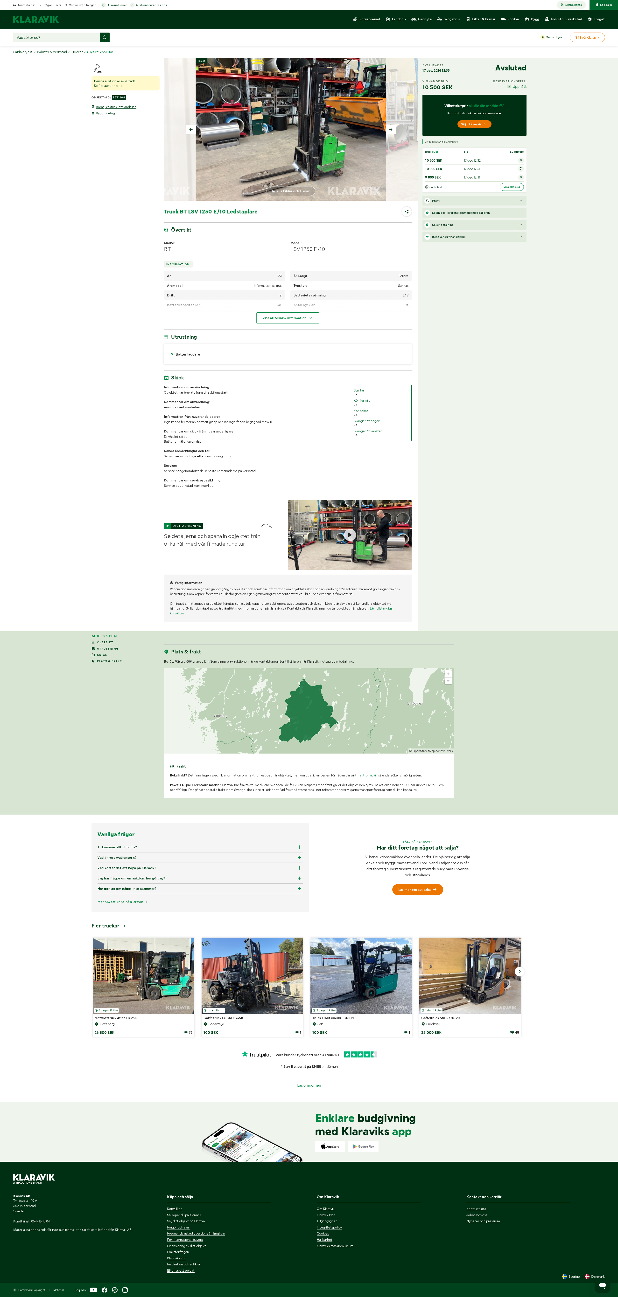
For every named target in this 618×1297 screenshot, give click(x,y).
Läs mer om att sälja (414, 890)
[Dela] (407, 211)
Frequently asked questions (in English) (196, 1233)
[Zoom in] (448, 673)
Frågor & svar (52, 5)
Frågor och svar (178, 1227)
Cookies (323, 1233)
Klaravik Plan (326, 1215)
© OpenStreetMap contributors (431, 751)
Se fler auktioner (106, 86)
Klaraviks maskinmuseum (335, 1246)
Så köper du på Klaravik (184, 1215)
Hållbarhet (324, 1240)
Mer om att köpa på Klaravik (120, 902)
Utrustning (108, 648)
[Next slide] (391, 129)
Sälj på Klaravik (471, 124)
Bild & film (107, 636)
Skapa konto (573, 5)
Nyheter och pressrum (483, 1221)
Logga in (606, 5)
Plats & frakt (109, 661)
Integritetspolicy (329, 1227)
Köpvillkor (174, 1209)
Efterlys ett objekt (181, 1270)
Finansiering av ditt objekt (186, 1246)
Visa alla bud (512, 187)
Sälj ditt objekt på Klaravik (186, 1221)
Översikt (105, 642)
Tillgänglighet (327, 1221)
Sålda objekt (555, 37)
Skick (102, 655)
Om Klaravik (326, 1209)
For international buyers (185, 1240)
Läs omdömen (309, 1085)
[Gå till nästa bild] (520, 971)
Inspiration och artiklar (183, 1264)
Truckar (77, 52)
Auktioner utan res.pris (151, 5)
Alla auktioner (116, 5)
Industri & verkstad (52, 52)
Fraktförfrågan (178, 1252)
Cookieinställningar (82, 5)
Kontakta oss (26, 5)
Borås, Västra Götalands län (116, 107)
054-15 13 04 (40, 1221)
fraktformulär (367, 775)
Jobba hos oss (476, 1215)
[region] (309, 711)
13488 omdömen (325, 1066)
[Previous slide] (191, 129)
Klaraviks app (176, 1258)
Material (58, 1290)
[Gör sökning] (105, 37)
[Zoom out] (448, 680)
